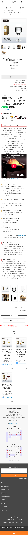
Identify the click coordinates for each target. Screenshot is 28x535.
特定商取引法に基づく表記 (21, 90)
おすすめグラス (9, 14)
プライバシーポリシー (20, 522)
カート (24, 1)
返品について (24, 88)
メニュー (5, 1)
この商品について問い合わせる (20, 307)
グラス (21, 12)
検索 (15, 1)
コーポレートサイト (15, 178)
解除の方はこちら (23, 478)
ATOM (20, 519)
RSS (16, 519)
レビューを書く (15, 320)
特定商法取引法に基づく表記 (9, 522)
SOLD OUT (14, 77)
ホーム (2, 7)
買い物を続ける (23, 310)
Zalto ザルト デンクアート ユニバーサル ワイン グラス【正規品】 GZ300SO (7, 352)
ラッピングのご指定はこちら (21, 82)
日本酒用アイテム (9, 10)
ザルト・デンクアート (12, 7)
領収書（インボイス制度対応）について (18, 86)
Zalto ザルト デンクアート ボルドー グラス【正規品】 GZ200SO (7, 386)
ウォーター (24, 7)
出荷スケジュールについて (21, 80)
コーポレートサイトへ (14, 423)
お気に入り (15, 68)
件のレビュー (5, 109)
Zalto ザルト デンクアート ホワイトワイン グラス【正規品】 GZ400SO (21, 352)
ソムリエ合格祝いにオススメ (11, 12)
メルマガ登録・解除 (10, 519)
